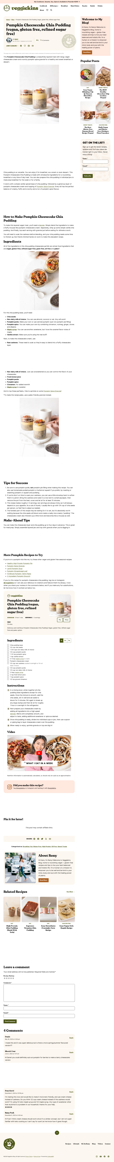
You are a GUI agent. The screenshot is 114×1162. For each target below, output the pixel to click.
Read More (43, 880)
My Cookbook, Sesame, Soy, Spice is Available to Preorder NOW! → (57, 2)
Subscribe (87, 176)
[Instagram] (97, 1156)
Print (66, 620)
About (42, 10)
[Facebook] (105, 1156)
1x (61, 640)
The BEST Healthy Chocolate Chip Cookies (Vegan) (103, 94)
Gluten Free (37, 846)
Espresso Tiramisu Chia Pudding (30, 928)
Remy (16, 39)
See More (70, 892)
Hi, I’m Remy (85, 1144)
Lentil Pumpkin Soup (14, 568)
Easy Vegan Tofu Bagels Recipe (66, 927)
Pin (60, 620)
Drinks (100, 6)
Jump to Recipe (11, 45)
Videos (100, 1144)
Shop (94, 1144)
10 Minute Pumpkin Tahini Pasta (19, 574)
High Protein (46, 846)
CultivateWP (51, 1156)
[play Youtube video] (39, 753)
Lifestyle (76, 1144)
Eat (31, 846)
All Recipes (54, 6)
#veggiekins (52, 788)
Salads (92, 6)
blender (42, 225)
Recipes (68, 1144)
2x (65, 640)
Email (6, 1013)
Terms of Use (37, 1156)
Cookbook (43, 6)
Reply (71, 1038)
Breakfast (64, 6)
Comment (8, 983)
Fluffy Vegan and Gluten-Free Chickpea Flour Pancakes (103, 130)
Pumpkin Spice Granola (45, 186)
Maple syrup (12, 329)
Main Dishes (75, 6)
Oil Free (54, 846)
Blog (12, 19)
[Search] (51, 10)
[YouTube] (101, 1156)
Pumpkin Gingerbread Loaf (17, 571)
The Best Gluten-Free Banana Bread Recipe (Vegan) (88, 130)
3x (69, 640)
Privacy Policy (29, 1156)
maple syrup (20, 659)
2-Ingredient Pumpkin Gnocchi (18, 576)
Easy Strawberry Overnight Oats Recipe (48, 928)
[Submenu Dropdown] (58, 5)
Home (8, 19)
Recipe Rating (9, 976)
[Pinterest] (108, 1156)
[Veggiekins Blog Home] (21, 8)
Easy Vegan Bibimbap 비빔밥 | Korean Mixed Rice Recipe (87, 94)
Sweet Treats (62, 846)
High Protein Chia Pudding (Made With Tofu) (12, 929)
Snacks (84, 6)
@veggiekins (20, 788)
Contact (107, 1144)
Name (6, 1005)
